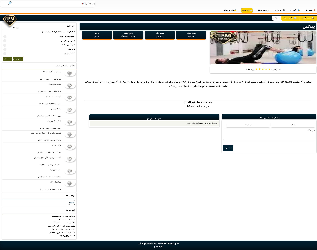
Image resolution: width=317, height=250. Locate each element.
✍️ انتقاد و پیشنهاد (229, 10)
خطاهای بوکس (56, 108)
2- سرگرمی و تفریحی (68, 40)
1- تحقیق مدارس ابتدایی (67, 36)
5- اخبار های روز (69, 53)
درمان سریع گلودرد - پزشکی (51, 72)
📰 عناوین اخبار (247, 10)
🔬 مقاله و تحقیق (264, 10)
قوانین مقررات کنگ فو (53, 96)
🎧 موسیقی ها (280, 10)
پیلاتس (309, 26)
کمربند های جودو (55, 170)
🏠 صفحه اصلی (310, 10)
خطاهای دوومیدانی (54, 84)
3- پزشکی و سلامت (68, 45)
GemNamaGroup (168, 243)
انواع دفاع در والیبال (54, 121)
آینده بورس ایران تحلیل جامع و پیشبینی (47, 157)
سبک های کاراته (55, 182)
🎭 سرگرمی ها (295, 10)
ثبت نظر (228, 148)
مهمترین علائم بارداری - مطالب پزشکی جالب (46, 133)
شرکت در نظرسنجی (17, 59)
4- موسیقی (71, 49)
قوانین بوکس (56, 145)
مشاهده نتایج (7, 59)
